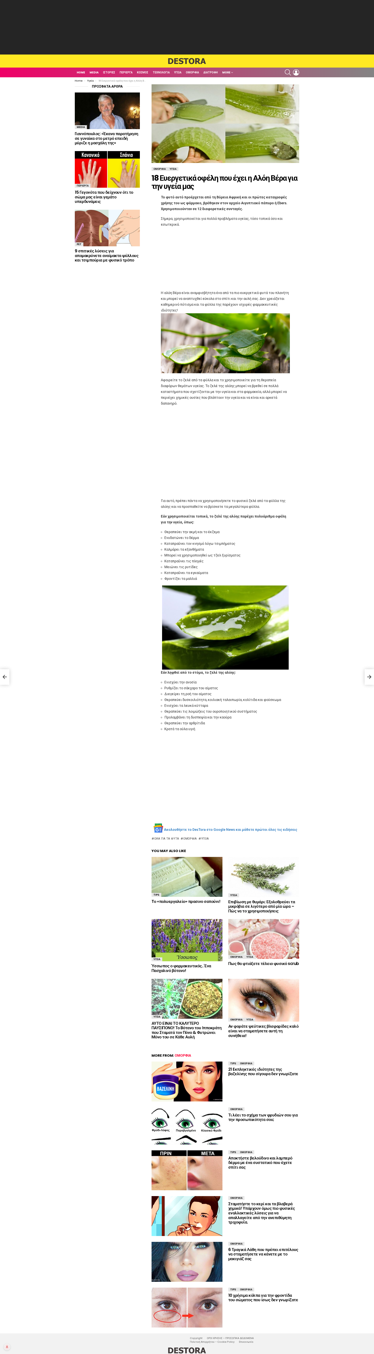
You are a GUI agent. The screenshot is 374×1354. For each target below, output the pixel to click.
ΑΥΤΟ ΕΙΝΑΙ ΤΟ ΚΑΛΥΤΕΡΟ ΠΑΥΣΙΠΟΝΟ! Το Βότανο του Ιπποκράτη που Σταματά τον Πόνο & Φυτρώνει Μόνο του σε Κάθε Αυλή (186, 1030)
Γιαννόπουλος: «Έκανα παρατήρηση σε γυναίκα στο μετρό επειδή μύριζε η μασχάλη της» (106, 138)
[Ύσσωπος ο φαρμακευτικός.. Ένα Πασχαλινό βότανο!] (187, 940)
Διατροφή (210, 72)
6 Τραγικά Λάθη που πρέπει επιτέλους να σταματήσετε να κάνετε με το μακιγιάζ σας (263, 1254)
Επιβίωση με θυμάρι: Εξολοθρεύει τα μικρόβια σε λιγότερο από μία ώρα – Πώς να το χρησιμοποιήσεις (261, 906)
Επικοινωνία (246, 1341)
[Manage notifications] (7, 1347)
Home (81, 72)
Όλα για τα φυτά (166, 839)
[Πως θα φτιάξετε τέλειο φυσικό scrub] (263, 939)
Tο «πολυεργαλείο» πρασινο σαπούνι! (186, 901)
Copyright (196, 1338)
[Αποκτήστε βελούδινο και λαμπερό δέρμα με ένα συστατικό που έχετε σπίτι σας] (187, 1170)
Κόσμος (142, 72)
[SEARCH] (288, 72)
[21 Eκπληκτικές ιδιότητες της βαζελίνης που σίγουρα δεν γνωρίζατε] (187, 1081)
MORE (226, 72)
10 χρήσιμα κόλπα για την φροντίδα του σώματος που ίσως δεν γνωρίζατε (263, 1297)
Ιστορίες (109, 72)
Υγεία (177, 72)
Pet (79, 244)
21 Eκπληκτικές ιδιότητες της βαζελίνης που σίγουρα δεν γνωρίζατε (263, 1071)
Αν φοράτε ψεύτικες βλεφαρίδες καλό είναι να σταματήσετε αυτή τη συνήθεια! (263, 1030)
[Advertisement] (187, 27)
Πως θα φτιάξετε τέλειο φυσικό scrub (263, 963)
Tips (156, 895)
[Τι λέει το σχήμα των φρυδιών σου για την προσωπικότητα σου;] (187, 1125)
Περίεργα (126, 72)
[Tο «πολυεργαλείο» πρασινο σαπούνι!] (187, 877)
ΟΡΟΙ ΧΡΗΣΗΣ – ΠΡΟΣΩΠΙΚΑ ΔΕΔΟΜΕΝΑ (230, 1338)
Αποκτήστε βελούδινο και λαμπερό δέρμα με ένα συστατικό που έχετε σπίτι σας (260, 1162)
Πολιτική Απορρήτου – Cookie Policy (212, 1341)
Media (94, 72)
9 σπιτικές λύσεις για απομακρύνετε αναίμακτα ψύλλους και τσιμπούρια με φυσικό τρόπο (106, 255)
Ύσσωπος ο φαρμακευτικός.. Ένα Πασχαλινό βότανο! (181, 968)
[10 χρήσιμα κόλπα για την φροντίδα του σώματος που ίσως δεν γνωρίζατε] (187, 1308)
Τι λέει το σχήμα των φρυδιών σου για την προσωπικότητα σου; (263, 1117)
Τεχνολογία (161, 72)
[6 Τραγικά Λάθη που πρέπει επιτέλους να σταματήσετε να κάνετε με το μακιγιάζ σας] (187, 1262)
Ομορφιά (192, 72)
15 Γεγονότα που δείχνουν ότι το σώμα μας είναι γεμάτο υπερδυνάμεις (104, 196)
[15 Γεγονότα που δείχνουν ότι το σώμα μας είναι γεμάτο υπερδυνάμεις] (107, 169)
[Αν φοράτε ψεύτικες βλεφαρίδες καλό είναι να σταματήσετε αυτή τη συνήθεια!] (263, 1000)
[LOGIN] (296, 72)
